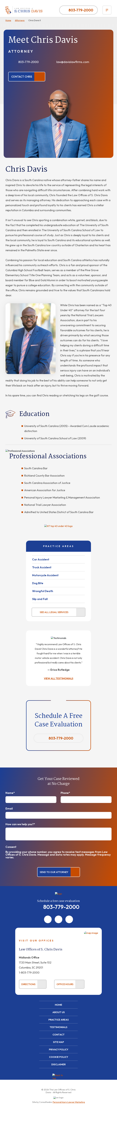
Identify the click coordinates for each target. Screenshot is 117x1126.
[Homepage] (23, 10)
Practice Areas (58, 1019)
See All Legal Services (54, 612)
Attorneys (20, 20)
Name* (10, 793)
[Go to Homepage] (58, 893)
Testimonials (58, 1027)
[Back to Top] (58, 1080)
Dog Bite (37, 583)
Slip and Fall (40, 599)
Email (9, 808)
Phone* (65, 793)
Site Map (58, 1042)
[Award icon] (58, 526)
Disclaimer (58, 1064)
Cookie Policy (58, 1057)
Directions (28, 984)
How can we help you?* (20, 824)
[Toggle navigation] (107, 10)
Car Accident (40, 559)
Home (8, 20)
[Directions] (91, 932)
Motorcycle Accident (45, 575)
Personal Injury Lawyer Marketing (69, 1102)
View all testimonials (58, 678)
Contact (59, 1034)
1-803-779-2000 (29, 972)
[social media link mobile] (48, 919)
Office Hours (65, 984)
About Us (58, 1012)
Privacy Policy (58, 1049)
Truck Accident (41, 567)
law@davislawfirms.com (72, 62)
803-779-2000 (81, 10)
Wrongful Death (42, 591)
